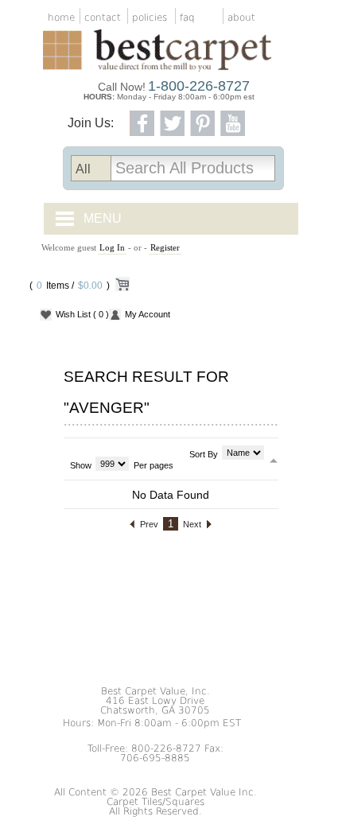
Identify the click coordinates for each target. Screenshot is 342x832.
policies (149, 17)
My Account (147, 314)
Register (165, 247)
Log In (112, 247)
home (61, 17)
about (241, 17)
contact (102, 17)
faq (187, 17)
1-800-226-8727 (199, 86)
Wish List (82, 314)
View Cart (122, 287)
